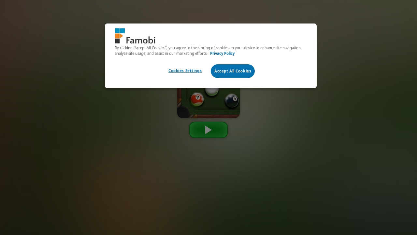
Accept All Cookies (232, 71)
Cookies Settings (185, 70)
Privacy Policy (222, 53)
